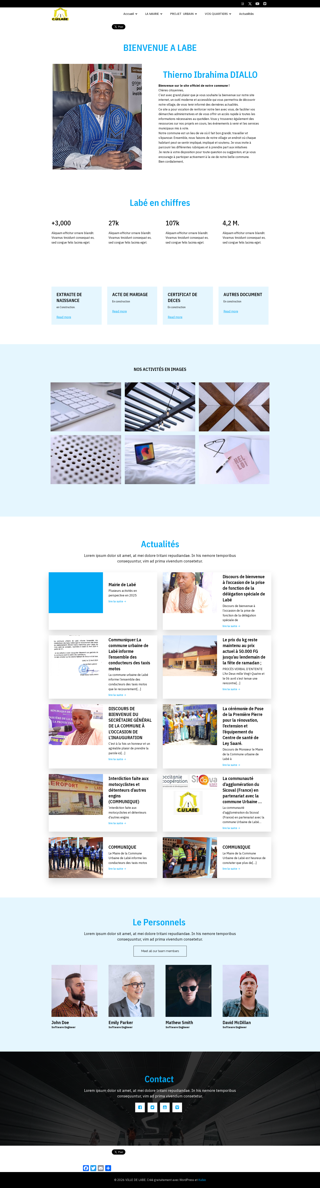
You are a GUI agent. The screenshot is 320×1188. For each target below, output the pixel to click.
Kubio (202, 1180)
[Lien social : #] (250, 3)
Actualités (246, 14)
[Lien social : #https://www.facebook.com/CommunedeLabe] (242, 3)
